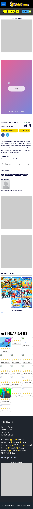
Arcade (16, 442)
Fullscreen (26, 130)
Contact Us (5, 432)
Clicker (4, 448)
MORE (25, 11)
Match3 (28, 445)
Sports (14, 450)
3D (2, 174)
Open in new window (9, 130)
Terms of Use (6, 429)
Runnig (25, 174)
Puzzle (13, 448)
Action (21, 439)
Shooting (5, 450)
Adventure (5, 442)
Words (23, 450)
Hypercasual (9, 174)
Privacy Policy (7, 427)
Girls (24, 442)
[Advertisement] (16, 35)
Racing (21, 448)
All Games (18, 174)
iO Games (18, 445)
